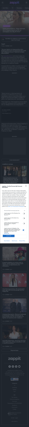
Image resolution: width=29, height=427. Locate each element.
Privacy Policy (22, 240)
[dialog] (14, 213)
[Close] (26, 186)
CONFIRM (8, 235)
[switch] (24, 213)
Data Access (14, 240)
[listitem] (14, 210)
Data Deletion (7, 240)
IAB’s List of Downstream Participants (16, 206)
